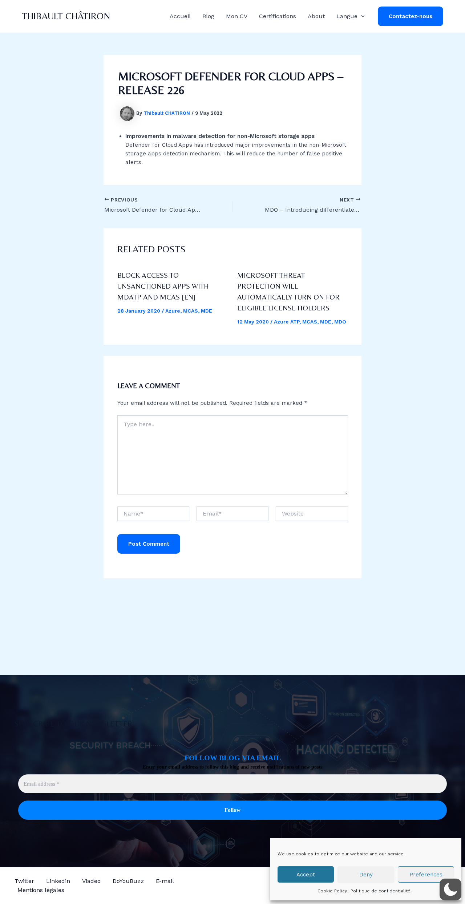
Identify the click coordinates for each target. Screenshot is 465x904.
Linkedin (58, 880)
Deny (366, 874)
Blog (208, 16)
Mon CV (236, 16)
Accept (305, 874)
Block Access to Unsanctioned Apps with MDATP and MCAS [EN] (163, 286)
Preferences (425, 874)
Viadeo (91, 880)
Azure (172, 311)
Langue (346, 16)
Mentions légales (40, 890)
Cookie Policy (332, 890)
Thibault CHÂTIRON (66, 16)
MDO (340, 322)
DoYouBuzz (128, 880)
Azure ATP (286, 322)
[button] (361, 16)
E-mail (165, 880)
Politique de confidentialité (381, 890)
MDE (206, 311)
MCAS (190, 311)
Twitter (24, 880)
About (316, 16)
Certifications (277, 16)
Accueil (180, 16)
